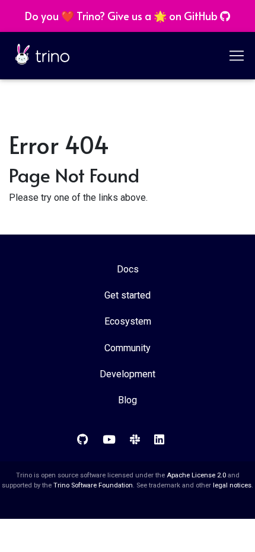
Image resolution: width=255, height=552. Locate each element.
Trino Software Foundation (93, 485)
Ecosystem (127, 321)
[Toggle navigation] (238, 55)
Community (127, 348)
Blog (127, 400)
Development (127, 374)
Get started (127, 295)
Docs (128, 269)
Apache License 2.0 (196, 475)
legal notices (232, 485)
